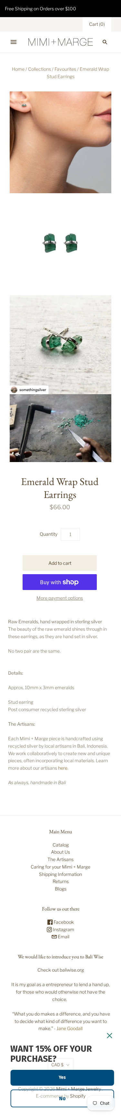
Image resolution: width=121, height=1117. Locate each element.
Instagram (63, 929)
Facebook (63, 922)
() (97, 24)
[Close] (109, 1035)
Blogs (60, 888)
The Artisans (60, 859)
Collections (39, 69)
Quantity (48, 534)
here (62, 768)
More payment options (59, 598)
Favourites (65, 69)
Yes (62, 1077)
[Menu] (13, 42)
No (62, 1098)
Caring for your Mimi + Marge (60, 866)
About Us (60, 852)
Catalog (61, 845)
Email (63, 936)
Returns (61, 881)
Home (18, 69)
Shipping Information (60, 874)
